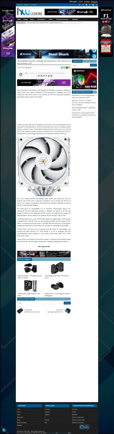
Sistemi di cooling (62, 19)
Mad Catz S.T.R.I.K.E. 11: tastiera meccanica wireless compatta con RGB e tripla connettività (84, 102)
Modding (87, 1)
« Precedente (32, 311)
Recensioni (41, 19)
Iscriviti (67, 303)
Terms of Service (62, 432)
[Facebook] (79, 4)
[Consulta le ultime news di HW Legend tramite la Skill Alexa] (84, 427)
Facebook (47, 409)
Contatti (26, 4)
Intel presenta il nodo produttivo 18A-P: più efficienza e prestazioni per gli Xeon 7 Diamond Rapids (84, 115)
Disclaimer (33, 4)
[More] (69, 67)
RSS (46, 422)
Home (19, 19)
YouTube (47, 420)
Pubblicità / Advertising (78, 422)
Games (80, 1)
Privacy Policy (51, 432)
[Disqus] (57, 337)
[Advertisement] (57, 36)
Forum (25, 19)
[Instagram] (83, 4)
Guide (50, 19)
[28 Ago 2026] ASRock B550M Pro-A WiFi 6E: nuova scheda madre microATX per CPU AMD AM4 (45, 22)
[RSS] (96, 4)
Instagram (47, 412)
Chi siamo (19, 4)
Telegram (47, 414)
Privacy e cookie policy (78, 417)
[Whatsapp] (64, 67)
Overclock (94, 1)
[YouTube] (93, 4)
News (32, 19)
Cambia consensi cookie (78, 420)
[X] (89, 4)
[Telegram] (86, 4)
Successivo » (55, 311)
